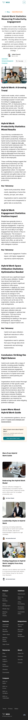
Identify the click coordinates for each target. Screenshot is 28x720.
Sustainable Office (21, 612)
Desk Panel (5, 644)
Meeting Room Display (4, 613)
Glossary (5, 669)
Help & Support (4, 660)
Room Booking (4, 600)
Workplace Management (7, 61)
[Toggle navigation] (24, 2)
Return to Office (20, 598)
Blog (8, 12)
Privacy (10, 708)
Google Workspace (21, 635)
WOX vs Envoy (4, 687)
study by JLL (16, 287)
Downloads (5, 672)
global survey (15, 102)
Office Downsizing (21, 603)
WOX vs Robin (4, 682)
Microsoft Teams (20, 625)
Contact (20, 662)
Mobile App (5, 609)
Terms (4, 708)
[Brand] (7, 714)
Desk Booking (4, 595)
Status (16, 708)
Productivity (4, 63)
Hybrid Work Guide (17, 12)
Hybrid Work (5, 58)
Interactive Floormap (5, 625)
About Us (20, 653)
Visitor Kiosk (6, 634)
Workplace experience (21, 608)
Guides (4, 656)
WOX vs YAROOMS (5, 697)
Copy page (20, 61)
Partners (20, 656)
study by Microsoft (7, 153)
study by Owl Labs (18, 143)
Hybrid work (21, 594)
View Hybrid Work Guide (13, 438)
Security (20, 659)
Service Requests (5, 630)
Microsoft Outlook (20, 630)
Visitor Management (6, 604)
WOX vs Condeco (5, 692)
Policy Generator (5, 665)
